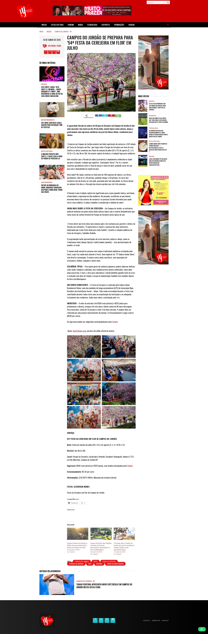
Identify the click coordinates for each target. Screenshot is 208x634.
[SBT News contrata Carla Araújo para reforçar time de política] (51, 109)
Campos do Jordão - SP (63, 31)
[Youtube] (58, 52)
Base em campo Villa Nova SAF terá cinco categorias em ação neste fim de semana (158, 120)
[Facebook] (46, 52)
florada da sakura (76, 563)
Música (44, 84)
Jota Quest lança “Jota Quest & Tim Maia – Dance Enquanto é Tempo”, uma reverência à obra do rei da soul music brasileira (52, 91)
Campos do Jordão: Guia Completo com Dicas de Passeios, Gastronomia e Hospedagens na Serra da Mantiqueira (101, 546)
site (118, 297)
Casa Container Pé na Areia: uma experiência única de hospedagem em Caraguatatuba (158, 162)
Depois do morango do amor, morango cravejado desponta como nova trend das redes (51, 188)
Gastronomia (46, 182)
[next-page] (143, 170)
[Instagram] (50, 52)
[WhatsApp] (118, 117)
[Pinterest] (111, 117)
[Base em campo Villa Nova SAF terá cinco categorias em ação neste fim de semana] (142, 119)
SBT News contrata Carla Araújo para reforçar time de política (51, 125)
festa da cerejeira (109, 561)
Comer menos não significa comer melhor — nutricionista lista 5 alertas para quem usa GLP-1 (158, 148)
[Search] (168, 2)
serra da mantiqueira (115, 563)
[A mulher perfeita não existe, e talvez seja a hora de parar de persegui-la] (51, 140)
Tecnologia (153, 128)
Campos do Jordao (82, 561)
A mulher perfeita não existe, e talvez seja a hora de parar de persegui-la (51, 156)
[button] (202, 629)
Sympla (115, 321)
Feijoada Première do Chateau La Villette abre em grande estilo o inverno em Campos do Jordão (77, 545)
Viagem (151, 156)
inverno (99, 563)
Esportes (152, 115)
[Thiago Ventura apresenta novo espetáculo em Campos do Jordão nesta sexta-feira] (56, 584)
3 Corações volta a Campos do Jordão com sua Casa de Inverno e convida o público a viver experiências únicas (124, 546)
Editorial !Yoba (54, 45)
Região (49, 31)
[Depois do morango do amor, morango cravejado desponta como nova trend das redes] (51, 172)
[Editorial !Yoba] (45, 46)
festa (96, 561)
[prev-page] (139, 170)
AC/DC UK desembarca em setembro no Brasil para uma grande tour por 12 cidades (157, 106)
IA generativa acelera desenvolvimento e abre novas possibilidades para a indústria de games (158, 133)
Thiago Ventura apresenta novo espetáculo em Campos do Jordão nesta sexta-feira (104, 586)
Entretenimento (48, 120)
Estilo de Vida (46, 151)
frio (89, 563)
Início (41, 31)
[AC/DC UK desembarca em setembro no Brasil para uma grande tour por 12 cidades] (142, 106)
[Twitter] (54, 52)
